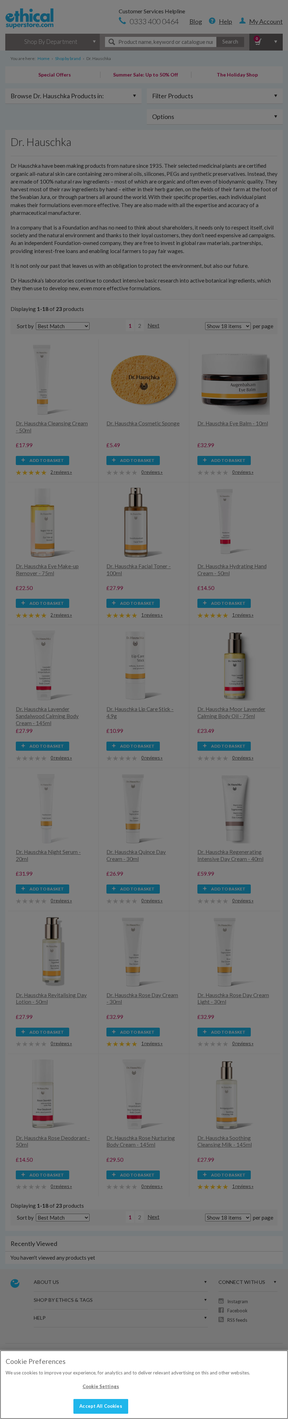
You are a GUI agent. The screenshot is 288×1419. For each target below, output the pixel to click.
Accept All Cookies (100, 1406)
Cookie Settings (101, 1386)
